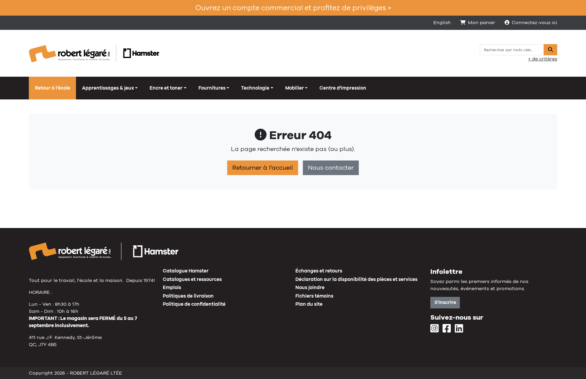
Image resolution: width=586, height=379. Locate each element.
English (442, 22)
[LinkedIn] (459, 329)
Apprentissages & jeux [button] (108, 88)
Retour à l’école (52, 88)
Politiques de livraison (188, 296)
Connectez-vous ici (534, 22)
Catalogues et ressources (192, 279)
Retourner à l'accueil (262, 167)
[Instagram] (434, 329)
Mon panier (481, 22)
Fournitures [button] (212, 88)
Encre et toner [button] (166, 88)
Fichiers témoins (314, 296)
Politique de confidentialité (194, 304)
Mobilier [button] (294, 88)
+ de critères (542, 58)
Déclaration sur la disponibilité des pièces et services (356, 279)
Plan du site (309, 304)
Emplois (172, 287)
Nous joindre (310, 287)
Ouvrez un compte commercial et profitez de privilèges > (293, 7)
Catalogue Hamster (186, 270)
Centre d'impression (342, 88)
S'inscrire (445, 302)
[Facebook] (447, 329)
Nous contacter (331, 167)
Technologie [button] (255, 88)
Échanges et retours (318, 270)
